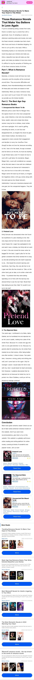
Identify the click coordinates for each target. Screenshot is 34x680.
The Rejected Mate (10, 330)
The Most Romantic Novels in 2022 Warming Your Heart (14, 623)
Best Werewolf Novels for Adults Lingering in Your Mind (17, 592)
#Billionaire (6, 510)
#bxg (22, 511)
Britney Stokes (5, 661)
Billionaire (15, 458)
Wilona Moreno (6, 569)
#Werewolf (11, 486)
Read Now (17, 468)
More (17, 553)
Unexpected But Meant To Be (14, 107)
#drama (9, 511)
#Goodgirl (15, 464)
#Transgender (7, 464)
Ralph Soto (4, 538)
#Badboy (22, 464)
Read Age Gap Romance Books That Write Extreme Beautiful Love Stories (16, 561)
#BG (26, 464)
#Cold (26, 511)
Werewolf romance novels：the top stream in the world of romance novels (17, 652)
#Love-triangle (19, 510)
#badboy (5, 513)
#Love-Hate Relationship (22, 488)
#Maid (12, 510)
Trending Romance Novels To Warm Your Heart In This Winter (16, 530)
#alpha (5, 486)
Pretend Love (8, 231)
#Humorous (16, 511)
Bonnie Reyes (5, 630)
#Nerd (5, 463)
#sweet (20, 463)
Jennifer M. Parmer (7, 15)
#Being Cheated (12, 463)
